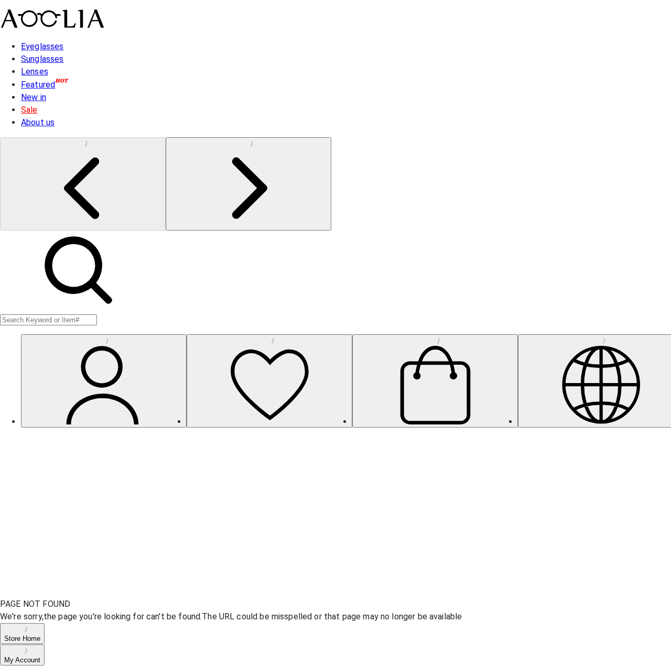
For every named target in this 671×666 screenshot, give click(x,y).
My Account (22, 660)
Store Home (22, 638)
